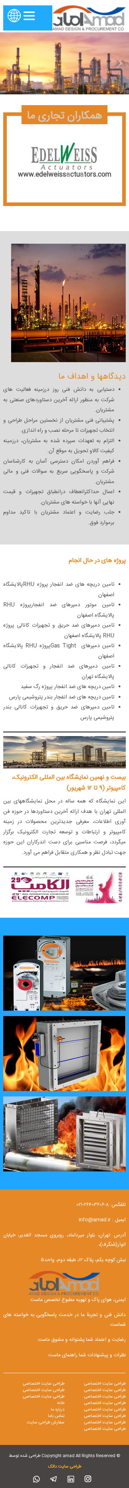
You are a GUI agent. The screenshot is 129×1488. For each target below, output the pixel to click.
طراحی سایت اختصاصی (105, 1383)
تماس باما (56, 1415)
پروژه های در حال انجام (97, 561)
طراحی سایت (69, 1466)
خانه (60, 1403)
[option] (64, 159)
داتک (52, 1466)
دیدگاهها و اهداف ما (92, 377)
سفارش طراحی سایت (45, 1422)
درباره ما (57, 1409)
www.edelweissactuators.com (64, 174)
